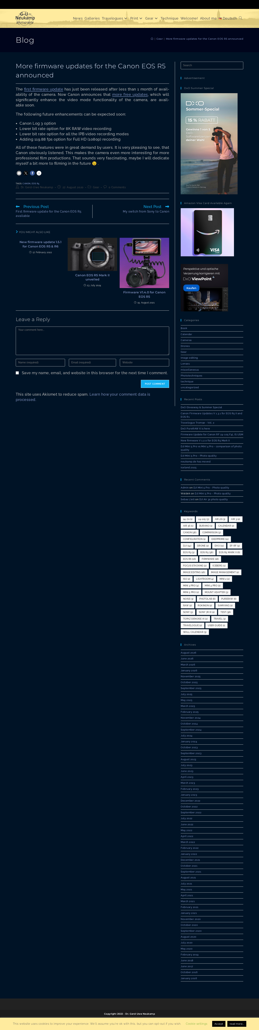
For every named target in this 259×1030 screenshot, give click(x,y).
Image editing (189, 357)
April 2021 (187, 895)
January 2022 (189, 854)
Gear (96, 187)
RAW (187, 605)
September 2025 (191, 688)
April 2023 (187, 777)
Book (184, 328)
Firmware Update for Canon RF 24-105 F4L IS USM (212, 434)
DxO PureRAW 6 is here (195, 428)
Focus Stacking (194, 565)
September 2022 (191, 812)
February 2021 (190, 907)
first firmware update (43, 89)
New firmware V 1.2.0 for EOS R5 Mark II (205, 440)
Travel (220, 618)
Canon (27, 183)
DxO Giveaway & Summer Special (201, 407)
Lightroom (204, 579)
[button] (19, 173)
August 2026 (188, 652)
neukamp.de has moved (195, 461)
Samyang (225, 605)
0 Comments (117, 187)
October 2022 (189, 806)
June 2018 (187, 960)
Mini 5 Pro (191, 592)
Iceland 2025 (188, 467)
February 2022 (190, 848)
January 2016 (189, 978)
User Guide (216, 625)
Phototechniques (191, 375)
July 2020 (187, 942)
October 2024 (189, 723)
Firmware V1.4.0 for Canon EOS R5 (144, 294)
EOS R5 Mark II (229, 552)
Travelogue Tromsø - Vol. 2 (197, 422)
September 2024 (191, 729)
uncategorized (190, 387)
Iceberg (219, 565)
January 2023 (189, 794)
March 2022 (188, 842)
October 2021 (189, 865)
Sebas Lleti (188, 499)
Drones (185, 346)
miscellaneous (190, 369)
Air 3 (235, 519)
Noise (188, 599)
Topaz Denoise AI (195, 618)
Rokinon (205, 605)
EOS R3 (188, 552)
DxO (219, 545)
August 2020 (188, 936)
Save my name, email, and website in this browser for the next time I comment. (95, 373)
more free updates (130, 94)
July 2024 (186, 735)
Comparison (211, 532)
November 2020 (191, 919)
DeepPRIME (219, 539)
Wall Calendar (194, 632)
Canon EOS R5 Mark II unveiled (92, 277)
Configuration (194, 539)
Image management (225, 572)
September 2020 (191, 930)
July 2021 (186, 883)
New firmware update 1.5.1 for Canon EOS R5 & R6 (40, 244)
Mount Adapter (216, 592)
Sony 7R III (207, 612)
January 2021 (189, 913)
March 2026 (188, 664)
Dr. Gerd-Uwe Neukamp (37, 187)
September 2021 (191, 871)
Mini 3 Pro (191, 585)
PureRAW (228, 599)
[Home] (152, 38)
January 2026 (189, 670)
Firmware (210, 559)
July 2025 (186, 694)
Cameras (186, 340)
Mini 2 (225, 579)
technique (187, 381)
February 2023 (190, 788)
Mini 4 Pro (213, 585)
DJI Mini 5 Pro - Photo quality (199, 455)
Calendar (186, 334)
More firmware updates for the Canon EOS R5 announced (204, 38)
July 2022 (186, 818)
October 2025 (189, 682)
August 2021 (188, 877)
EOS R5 (35, 183)
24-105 (203, 519)
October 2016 (189, 972)
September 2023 (191, 753)
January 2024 (189, 741)
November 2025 (191, 676)
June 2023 (187, 771)
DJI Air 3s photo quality (213, 499)
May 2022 (186, 830)
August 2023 (188, 759)
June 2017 (187, 966)
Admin (185, 487)
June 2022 (187, 824)
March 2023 (188, 782)
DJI (187, 545)
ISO (186, 579)
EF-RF (235, 545)
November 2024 (191, 717)
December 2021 (190, 859)
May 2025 (186, 700)
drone (203, 545)
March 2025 (188, 706)
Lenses (185, 363)
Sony (188, 612)
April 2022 (187, 836)
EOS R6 (189, 559)
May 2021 (186, 889)
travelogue (192, 625)
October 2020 (189, 925)
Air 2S (220, 519)
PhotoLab (207, 599)
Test (226, 612)
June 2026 (187, 658)
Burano (205, 525)
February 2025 (190, 711)
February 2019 (190, 954)
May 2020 (186, 948)
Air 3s (188, 525)
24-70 (187, 519)
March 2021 (188, 901)
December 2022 (190, 800)
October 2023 (189, 747)
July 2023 (186, 765)
